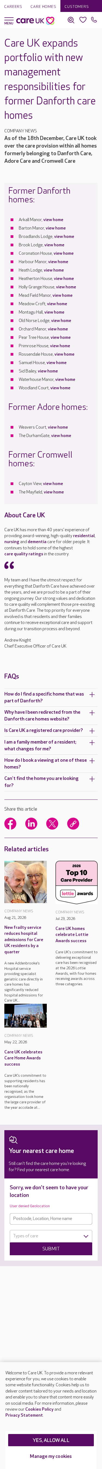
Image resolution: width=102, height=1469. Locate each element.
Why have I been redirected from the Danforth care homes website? (42, 715)
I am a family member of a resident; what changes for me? (40, 745)
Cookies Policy (39, 1409)
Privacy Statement (24, 1415)
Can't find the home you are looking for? (41, 782)
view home (53, 219)
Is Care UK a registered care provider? (43, 730)
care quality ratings (23, 554)
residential (84, 535)
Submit (51, 1249)
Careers (13, 6)
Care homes (43, 6)
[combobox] (51, 1236)
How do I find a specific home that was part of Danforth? (44, 697)
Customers (76, 6)
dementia (37, 541)
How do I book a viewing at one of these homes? (45, 763)
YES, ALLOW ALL (51, 1440)
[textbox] (51, 1236)
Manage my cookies (51, 1456)
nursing (11, 541)
